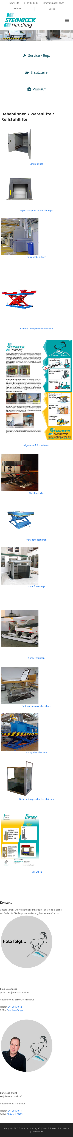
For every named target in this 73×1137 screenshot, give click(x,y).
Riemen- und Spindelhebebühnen (36, 328)
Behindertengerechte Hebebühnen (36, 799)
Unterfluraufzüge (36, 586)
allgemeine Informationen (36, 445)
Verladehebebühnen (36, 539)
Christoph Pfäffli (15, 1114)
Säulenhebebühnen (36, 257)
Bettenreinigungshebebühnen (36, 706)
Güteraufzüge (36, 163)
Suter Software (49, 1128)
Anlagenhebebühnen (36, 752)
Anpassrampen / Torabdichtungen (36, 210)
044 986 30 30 (31, 2)
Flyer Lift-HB (36, 871)
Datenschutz (37, 1131)
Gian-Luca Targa (15, 1010)
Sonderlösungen (36, 657)
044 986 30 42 (15, 1006)
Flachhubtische (36, 493)
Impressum (63, 1128)
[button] (67, 20)
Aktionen (17, 8)
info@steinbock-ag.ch (53, 2)
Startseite (14, 2)
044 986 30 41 (15, 1110)
